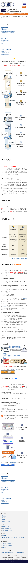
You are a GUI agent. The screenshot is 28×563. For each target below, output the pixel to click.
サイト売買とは (4, 27)
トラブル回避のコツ (6, 528)
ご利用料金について (5, 29)
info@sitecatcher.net (15, 11)
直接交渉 (3, 41)
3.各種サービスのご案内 (6, 49)
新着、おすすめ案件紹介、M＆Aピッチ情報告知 (13, 552)
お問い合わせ (4, 306)
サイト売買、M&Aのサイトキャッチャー (9, 16)
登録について (4, 28)
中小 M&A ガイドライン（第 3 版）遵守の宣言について (14, 538)
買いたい (4, 517)
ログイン (24, 6)
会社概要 (4, 535)
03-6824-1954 (13, 10)
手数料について (5, 519)
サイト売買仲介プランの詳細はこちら (18, 258)
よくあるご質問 (5, 526)
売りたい (4, 516)
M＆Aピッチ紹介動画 (7, 545)
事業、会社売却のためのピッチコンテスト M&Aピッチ (14, 13)
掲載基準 (25, 298)
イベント (4, 547)
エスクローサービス (5, 52)
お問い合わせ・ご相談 (7, 530)
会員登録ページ (13, 369)
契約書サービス (4, 51)
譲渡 (2, 43)
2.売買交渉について (5, 38)
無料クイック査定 (6, 521)
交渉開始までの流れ (5, 40)
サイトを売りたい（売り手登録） (8, 31)
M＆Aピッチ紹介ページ (7, 543)
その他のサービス (5, 54)
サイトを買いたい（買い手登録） (8, 32)
